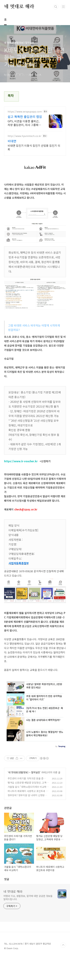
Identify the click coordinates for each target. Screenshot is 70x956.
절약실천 (35, 772)
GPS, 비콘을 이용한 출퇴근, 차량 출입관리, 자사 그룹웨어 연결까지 (24, 123)
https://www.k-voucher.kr (21, 461)
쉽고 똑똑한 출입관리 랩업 (25, 117)
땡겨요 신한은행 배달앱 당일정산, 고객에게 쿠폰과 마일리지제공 (28, 784)
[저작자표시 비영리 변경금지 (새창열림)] (44, 758)
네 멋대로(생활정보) (18, 772)
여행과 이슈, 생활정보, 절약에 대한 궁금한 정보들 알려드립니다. (27, 897)
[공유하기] (17, 758)
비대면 (12, 141)
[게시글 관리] (21, 758)
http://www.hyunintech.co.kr (24, 136)
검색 (55, 6)
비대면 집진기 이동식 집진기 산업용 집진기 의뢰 (34, 147)
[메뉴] (63, 6)
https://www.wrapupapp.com (25, 111)
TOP (63, 945)
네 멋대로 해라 (19, 6)
